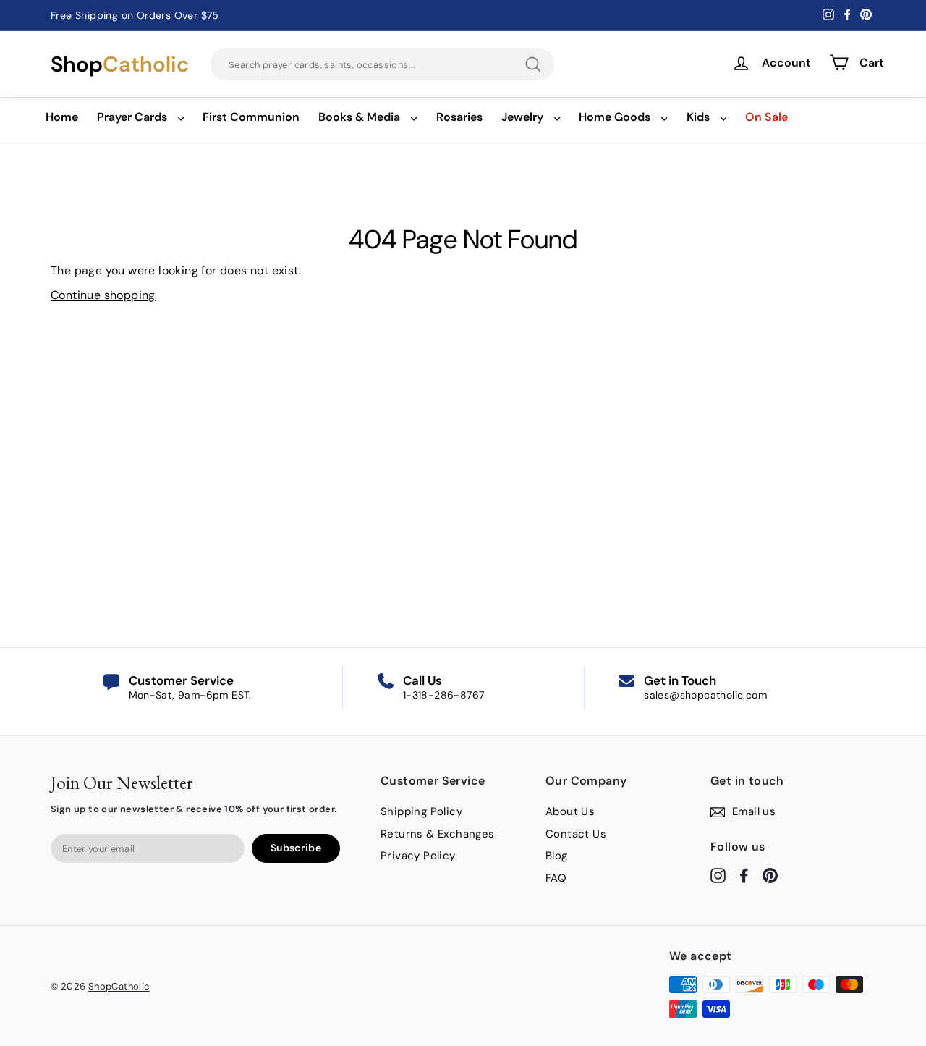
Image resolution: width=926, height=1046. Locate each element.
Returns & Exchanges (438, 834)
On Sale (766, 117)
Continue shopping (103, 295)
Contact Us (575, 834)
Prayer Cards (132, 117)
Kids (698, 117)
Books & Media (359, 117)
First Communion (251, 117)
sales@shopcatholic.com (705, 694)
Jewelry (522, 117)
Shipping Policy (421, 811)
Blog (556, 855)
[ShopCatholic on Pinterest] (770, 874)
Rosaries (459, 117)
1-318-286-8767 (444, 694)
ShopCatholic (119, 986)
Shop (120, 64)
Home (62, 117)
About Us (570, 811)
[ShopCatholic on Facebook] (744, 874)
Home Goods (614, 117)
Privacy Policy (418, 855)
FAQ (555, 878)
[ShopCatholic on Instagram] (718, 874)
